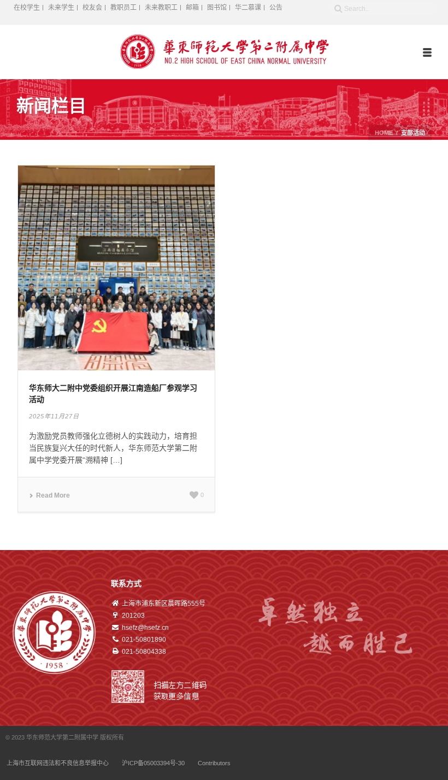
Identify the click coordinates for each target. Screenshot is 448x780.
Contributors (214, 763)
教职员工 (123, 7)
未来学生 (61, 7)
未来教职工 (161, 7)
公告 (275, 7)
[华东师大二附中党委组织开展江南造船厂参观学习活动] (116, 267)
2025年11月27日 (54, 416)
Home (384, 132)
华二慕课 (248, 7)
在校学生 (27, 7)
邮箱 (192, 7)
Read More (53, 495)
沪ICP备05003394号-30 (153, 763)
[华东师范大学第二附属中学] (224, 52)
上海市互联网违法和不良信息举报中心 (58, 763)
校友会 (92, 7)
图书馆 (217, 7)
